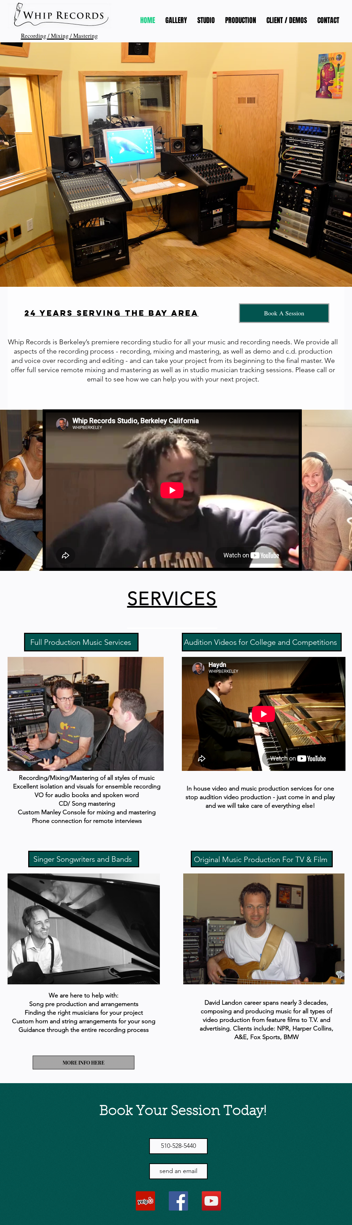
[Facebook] (178, 1201)
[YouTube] (211, 1201)
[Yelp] (145, 1201)
